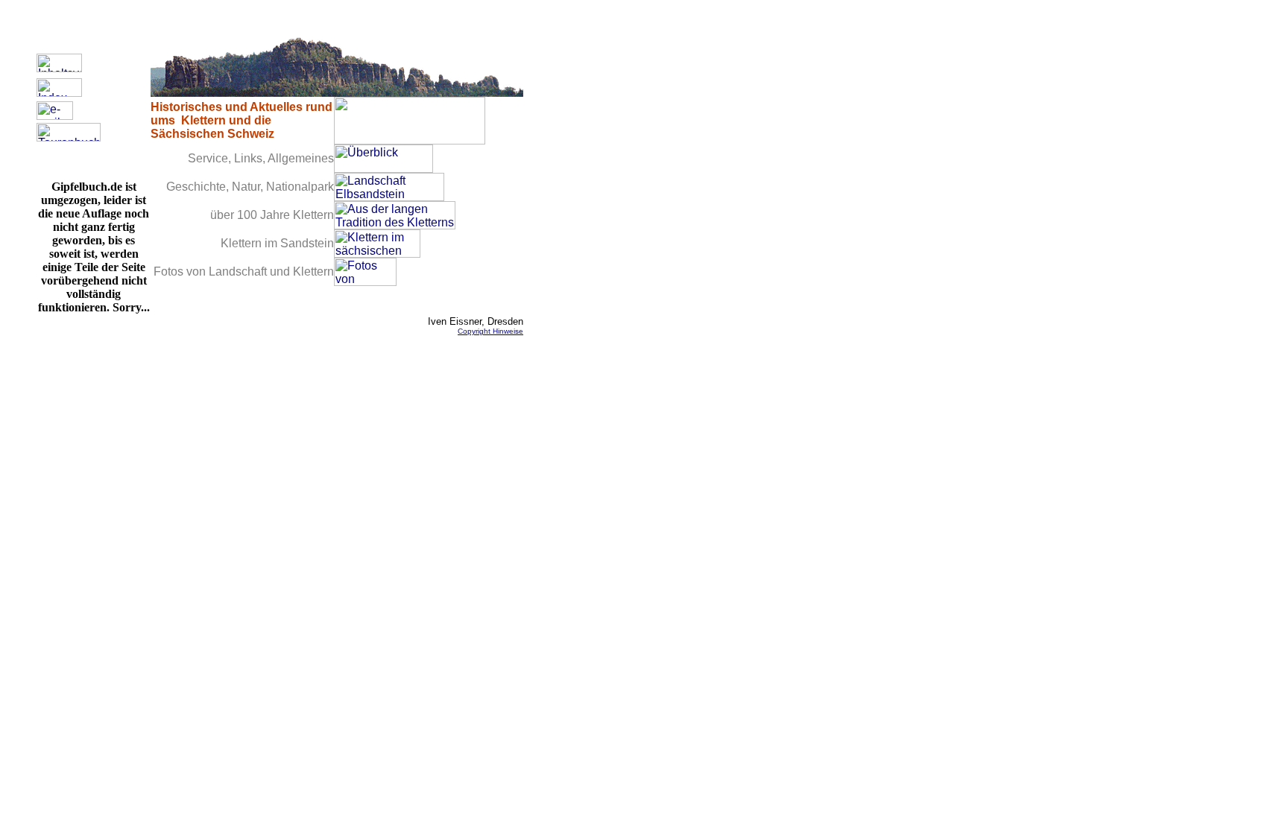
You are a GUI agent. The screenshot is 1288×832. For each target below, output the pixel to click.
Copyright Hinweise (490, 331)
